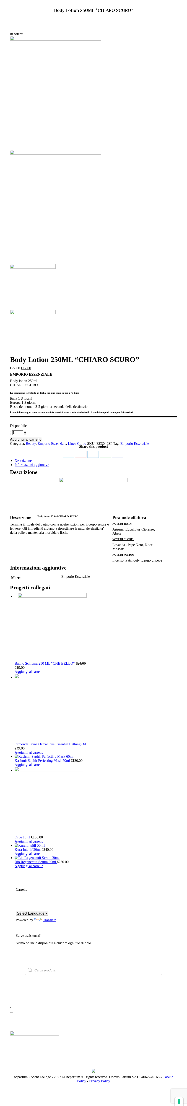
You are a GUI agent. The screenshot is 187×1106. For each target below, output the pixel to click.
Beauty (31, 443)
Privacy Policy (99, 1081)
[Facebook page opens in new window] (72, 1018)
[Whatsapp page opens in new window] (86, 1018)
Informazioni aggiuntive (32, 465)
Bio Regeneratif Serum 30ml (36, 862)
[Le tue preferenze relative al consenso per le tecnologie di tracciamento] (179, 1101)
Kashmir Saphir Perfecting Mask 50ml (43, 760)
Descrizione (23, 461)
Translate (49, 920)
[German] (23, 908)
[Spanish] (34, 908)
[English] (18, 908)
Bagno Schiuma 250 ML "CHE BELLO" (45, 663)
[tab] (96, 461)
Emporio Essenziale (52, 443)
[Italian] (40, 908)
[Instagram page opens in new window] (79, 1018)
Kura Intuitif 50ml (28, 849)
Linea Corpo (77, 443)
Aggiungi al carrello (26, 439)
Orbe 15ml (23, 837)
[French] (29, 908)
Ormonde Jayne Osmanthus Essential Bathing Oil (50, 744)
